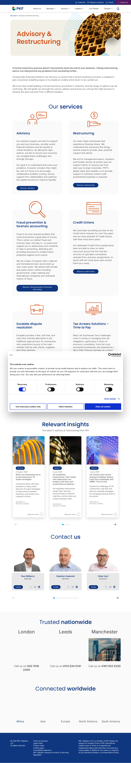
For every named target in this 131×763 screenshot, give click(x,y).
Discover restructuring (86, 185)
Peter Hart (103, 576)
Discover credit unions (86, 271)
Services (13, 16)
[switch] (51, 389)
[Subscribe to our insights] (76, 2)
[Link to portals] (106, 2)
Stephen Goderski (65, 576)
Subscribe (81, 2)
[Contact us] (117, 2)
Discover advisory (27, 188)
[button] (54, 598)
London (26, 632)
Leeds (65, 632)
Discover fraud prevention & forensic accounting (37, 288)
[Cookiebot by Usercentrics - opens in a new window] (110, 355)
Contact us (124, 2)
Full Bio (18, 587)
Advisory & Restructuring (22, 503)
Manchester (104, 632)
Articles (20, 468)
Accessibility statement (42, 750)
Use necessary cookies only (28, 406)
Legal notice (38, 743)
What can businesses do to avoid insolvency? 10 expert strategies (28, 477)
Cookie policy (38, 748)
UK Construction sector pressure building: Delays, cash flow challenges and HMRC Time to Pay (102, 478)
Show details (110, 399)
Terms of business (40, 741)
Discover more (33, 514)
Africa (20, 721)
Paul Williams (28, 576)
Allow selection (65, 406)
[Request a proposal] (88, 2)
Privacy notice (38, 746)
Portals (110, 2)
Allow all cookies (103, 406)
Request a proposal (97, 2)
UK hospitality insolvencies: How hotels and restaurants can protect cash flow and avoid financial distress (64, 479)
